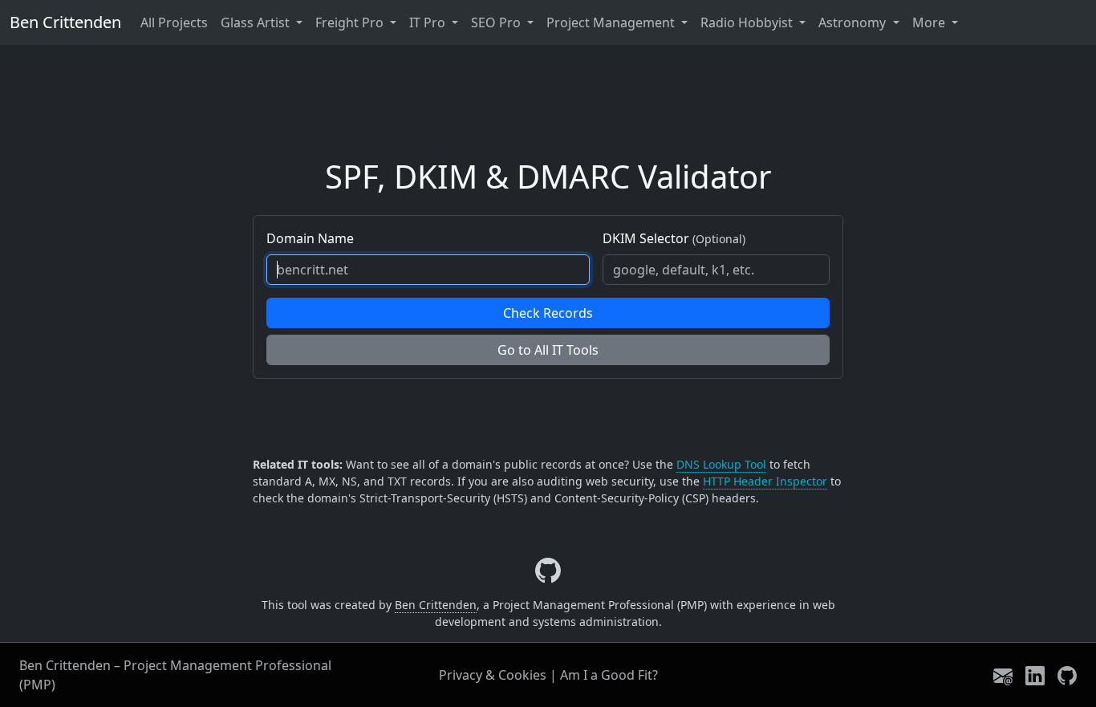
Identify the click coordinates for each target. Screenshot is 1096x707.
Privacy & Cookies (492, 675)
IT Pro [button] (429, 22)
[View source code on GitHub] (548, 570)
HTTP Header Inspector (765, 481)
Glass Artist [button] (257, 22)
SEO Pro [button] (497, 22)
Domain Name (310, 238)
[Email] (1003, 674)
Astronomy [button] (853, 22)
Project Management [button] (612, 22)
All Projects (174, 22)
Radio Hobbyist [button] (748, 22)
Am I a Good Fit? (609, 675)
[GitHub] (1067, 674)
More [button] (930, 22)
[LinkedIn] (1035, 674)
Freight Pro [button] (351, 22)
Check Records (548, 313)
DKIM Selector (674, 238)
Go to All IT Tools (548, 350)
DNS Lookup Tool (721, 464)
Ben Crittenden (65, 22)
